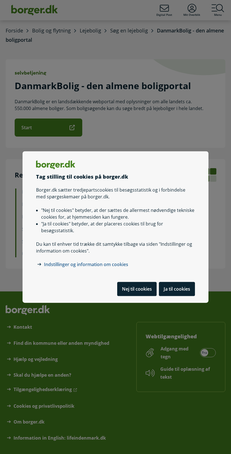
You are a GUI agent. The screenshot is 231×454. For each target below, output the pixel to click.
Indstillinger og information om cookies (86, 264)
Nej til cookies (137, 289)
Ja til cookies (177, 289)
